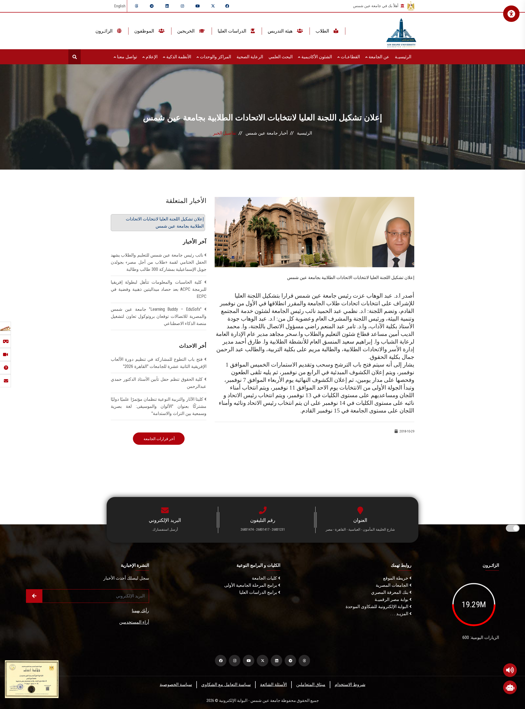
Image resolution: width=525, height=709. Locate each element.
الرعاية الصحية (250, 56)
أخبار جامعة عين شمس (267, 133)
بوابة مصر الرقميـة (392, 599)
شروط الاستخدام (350, 684)
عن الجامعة (378, 56)
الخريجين (186, 31)
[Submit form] (34, 596)
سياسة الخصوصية (176, 684)
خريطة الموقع (396, 578)
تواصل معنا (126, 56)
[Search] (74, 56)
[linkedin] (167, 6)
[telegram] (152, 6)
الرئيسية (304, 133)
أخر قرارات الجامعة (159, 439)
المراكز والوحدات (215, 56)
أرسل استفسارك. (165, 529)
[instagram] (182, 6)
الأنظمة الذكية (178, 56)
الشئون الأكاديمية (316, 56)
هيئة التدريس (281, 31)
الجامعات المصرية (392, 585)
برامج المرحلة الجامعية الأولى (251, 585)
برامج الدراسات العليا (258, 592)
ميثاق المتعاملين (310, 684)
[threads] (136, 6)
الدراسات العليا (232, 31)
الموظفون (144, 31)
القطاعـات (350, 56)
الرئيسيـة (403, 56)
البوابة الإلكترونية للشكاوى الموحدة (377, 606)
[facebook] (227, 6)
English (120, 6)
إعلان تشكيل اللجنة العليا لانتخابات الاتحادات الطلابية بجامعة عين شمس (165, 222)
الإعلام (151, 56)
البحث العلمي (281, 56)
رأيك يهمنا (140, 610)
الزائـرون (104, 31)
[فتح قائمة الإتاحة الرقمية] (511, 13)
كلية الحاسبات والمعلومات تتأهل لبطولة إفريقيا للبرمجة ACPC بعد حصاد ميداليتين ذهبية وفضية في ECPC (158, 289)
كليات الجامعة (265, 578)
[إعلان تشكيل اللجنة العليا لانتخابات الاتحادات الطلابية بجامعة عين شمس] (314, 231)
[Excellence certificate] (32, 678)
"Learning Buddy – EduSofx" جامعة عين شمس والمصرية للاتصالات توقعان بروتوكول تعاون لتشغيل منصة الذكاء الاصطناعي (158, 316)
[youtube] (198, 6)
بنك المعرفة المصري (390, 592)
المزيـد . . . (399, 613)
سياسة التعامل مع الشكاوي (226, 684)
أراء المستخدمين (134, 622)
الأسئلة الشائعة (273, 684)
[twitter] (213, 6)
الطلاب (323, 31)
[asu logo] (401, 31)
